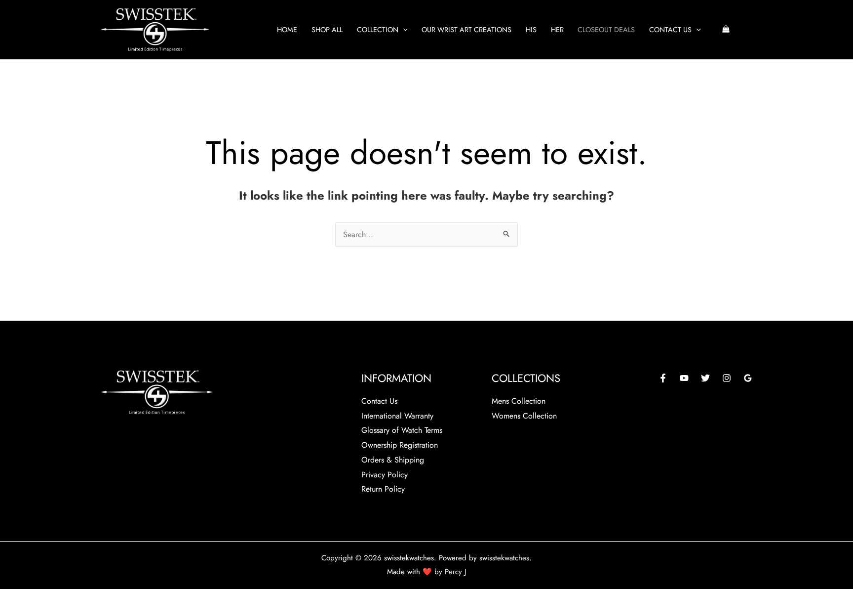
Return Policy (383, 489)
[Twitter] (705, 378)
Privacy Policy (384, 474)
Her (557, 30)
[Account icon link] (747, 29)
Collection (377, 30)
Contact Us (670, 30)
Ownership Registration (399, 445)
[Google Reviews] (747, 378)
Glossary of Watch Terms (401, 430)
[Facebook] (663, 378)
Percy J (455, 571)
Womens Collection (524, 415)
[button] (403, 30)
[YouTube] (684, 378)
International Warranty (397, 415)
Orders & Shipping (392, 459)
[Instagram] (726, 378)
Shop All (327, 30)
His (531, 30)
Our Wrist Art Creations (466, 30)
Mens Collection (518, 401)
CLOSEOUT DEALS (606, 30)
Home (287, 30)
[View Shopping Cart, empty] (726, 30)
